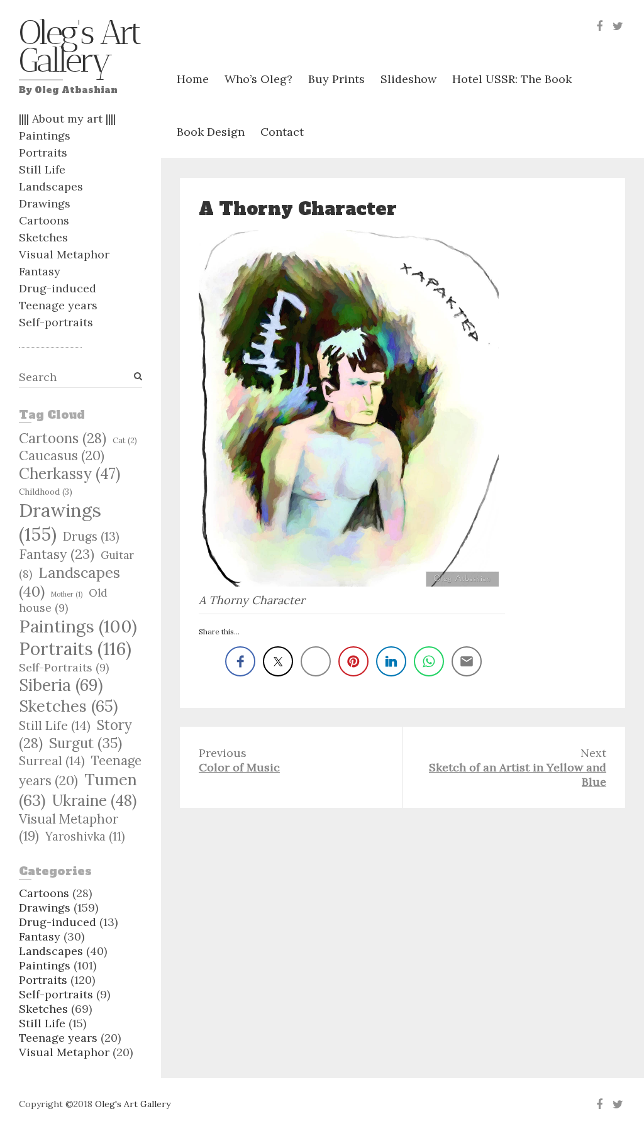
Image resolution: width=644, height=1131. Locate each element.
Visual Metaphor (64, 254)
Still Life (42, 169)
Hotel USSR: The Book (512, 79)
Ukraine (94, 800)
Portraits (43, 152)
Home (193, 79)
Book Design (211, 131)
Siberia (61, 685)
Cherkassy (69, 473)
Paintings (44, 135)
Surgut (85, 743)
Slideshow (408, 79)
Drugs (91, 536)
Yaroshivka (85, 836)
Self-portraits (56, 322)
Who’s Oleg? (258, 79)
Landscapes (51, 186)
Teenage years (58, 305)
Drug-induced (57, 288)
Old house (63, 600)
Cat (125, 440)
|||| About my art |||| (67, 118)
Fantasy (39, 271)
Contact (282, 131)
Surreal (52, 760)
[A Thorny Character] (352, 408)
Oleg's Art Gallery (79, 49)
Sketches (43, 237)
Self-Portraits (64, 667)
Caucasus (61, 455)
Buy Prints (336, 79)
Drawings (44, 203)
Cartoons (44, 220)
